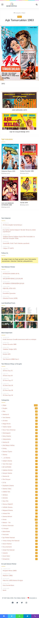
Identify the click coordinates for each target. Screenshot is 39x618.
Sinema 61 (6, 414)
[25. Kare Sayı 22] (32, 325)
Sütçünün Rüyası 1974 (8, 171)
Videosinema (7, 439)
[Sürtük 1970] (28, 188)
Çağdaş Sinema (7, 470)
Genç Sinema (7, 436)
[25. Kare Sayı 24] (19, 325)
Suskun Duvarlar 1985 (27, 171)
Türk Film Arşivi (7, 464)
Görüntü (5, 498)
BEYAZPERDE (7, 467)
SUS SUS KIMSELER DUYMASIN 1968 (8, 204)
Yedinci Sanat (7, 427)
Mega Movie (6, 423)
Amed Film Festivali (8, 550)
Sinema (5, 454)
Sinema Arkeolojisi (8, 525)
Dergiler (5, 408)
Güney (5, 448)
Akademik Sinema (8, 485)
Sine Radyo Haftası (8, 445)
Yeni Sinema (6, 417)
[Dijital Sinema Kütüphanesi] (11, 4)
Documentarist (7, 547)
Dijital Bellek (6, 531)
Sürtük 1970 (24, 202)
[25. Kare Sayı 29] (19, 318)
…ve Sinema (6, 457)
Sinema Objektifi (8, 504)
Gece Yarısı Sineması (9, 430)
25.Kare (5, 420)
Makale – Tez (7, 522)
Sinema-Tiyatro (7, 451)
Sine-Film (5, 501)
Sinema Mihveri (7, 516)
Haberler (5, 553)
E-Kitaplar (6, 528)
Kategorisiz (6, 559)
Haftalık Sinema (7, 507)
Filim (4, 411)
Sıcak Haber (6, 556)
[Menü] (2, 5)
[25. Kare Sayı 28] (32, 318)
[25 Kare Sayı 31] (7, 310)
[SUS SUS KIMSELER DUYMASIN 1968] (10, 188)
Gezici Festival (7, 544)
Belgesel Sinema (8, 510)
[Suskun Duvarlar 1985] (28, 156)
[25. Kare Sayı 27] (7, 318)
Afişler (23, 13)
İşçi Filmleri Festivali (9, 537)
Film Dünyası (6, 479)
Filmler (5, 519)
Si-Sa (4, 482)
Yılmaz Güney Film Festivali (11, 540)
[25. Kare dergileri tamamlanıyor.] (32, 310)
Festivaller (6, 534)
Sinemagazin (7, 433)
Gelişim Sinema (7, 461)
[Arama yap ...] (37, 5)
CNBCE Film (6, 492)
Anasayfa (18, 13)
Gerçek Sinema (7, 473)
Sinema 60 (6, 476)
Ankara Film (6, 513)
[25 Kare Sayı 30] (19, 310)
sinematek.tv (33, 598)
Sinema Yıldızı (7, 488)
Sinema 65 (6, 442)
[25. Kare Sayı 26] (7, 325)
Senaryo (5, 495)
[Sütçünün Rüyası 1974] (10, 156)
